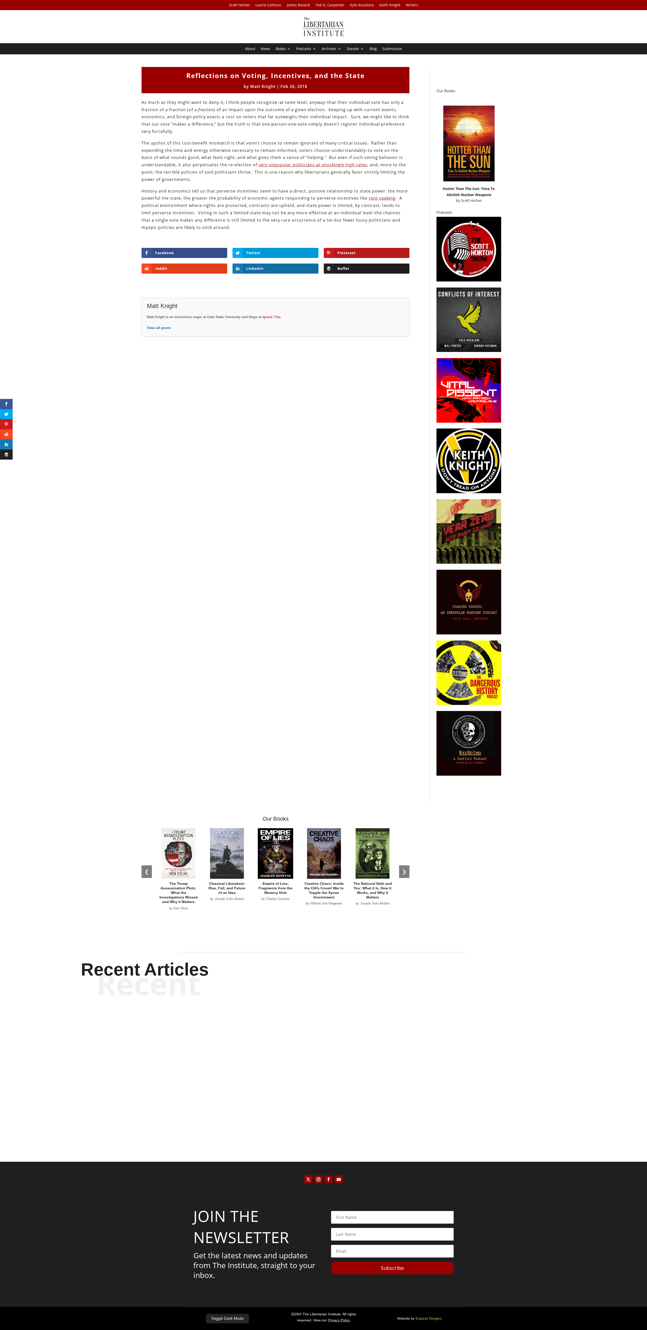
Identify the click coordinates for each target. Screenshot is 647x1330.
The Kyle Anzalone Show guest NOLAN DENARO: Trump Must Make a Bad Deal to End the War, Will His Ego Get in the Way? (323, 1024)
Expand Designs (429, 1318)
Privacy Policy (339, 1320)
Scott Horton (239, 5)
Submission (392, 49)
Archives (329, 49)
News (265, 49)
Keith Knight (389, 5)
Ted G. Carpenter (329, 5)
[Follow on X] (308, 1179)
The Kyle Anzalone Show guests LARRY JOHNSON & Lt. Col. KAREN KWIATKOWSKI (323, 1108)
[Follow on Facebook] (329, 1179)
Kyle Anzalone (362, 5)
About (250, 49)
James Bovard (298, 5)
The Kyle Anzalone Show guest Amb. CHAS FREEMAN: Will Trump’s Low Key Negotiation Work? (324, 1066)
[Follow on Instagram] (318, 1179)
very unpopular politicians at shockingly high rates (313, 165)
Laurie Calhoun (268, 5)
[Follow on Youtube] (339, 1179)
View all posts (159, 328)
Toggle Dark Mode (227, 1318)
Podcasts (303, 49)
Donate (353, 49)
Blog (373, 49)
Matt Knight (262, 86)
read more (323, 1042)
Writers (412, 5)
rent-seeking (382, 198)
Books (281, 49)
